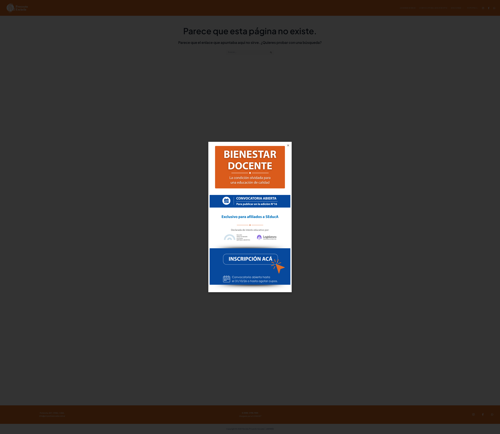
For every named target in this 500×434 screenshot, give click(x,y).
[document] (250, 217)
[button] (288, 145)
